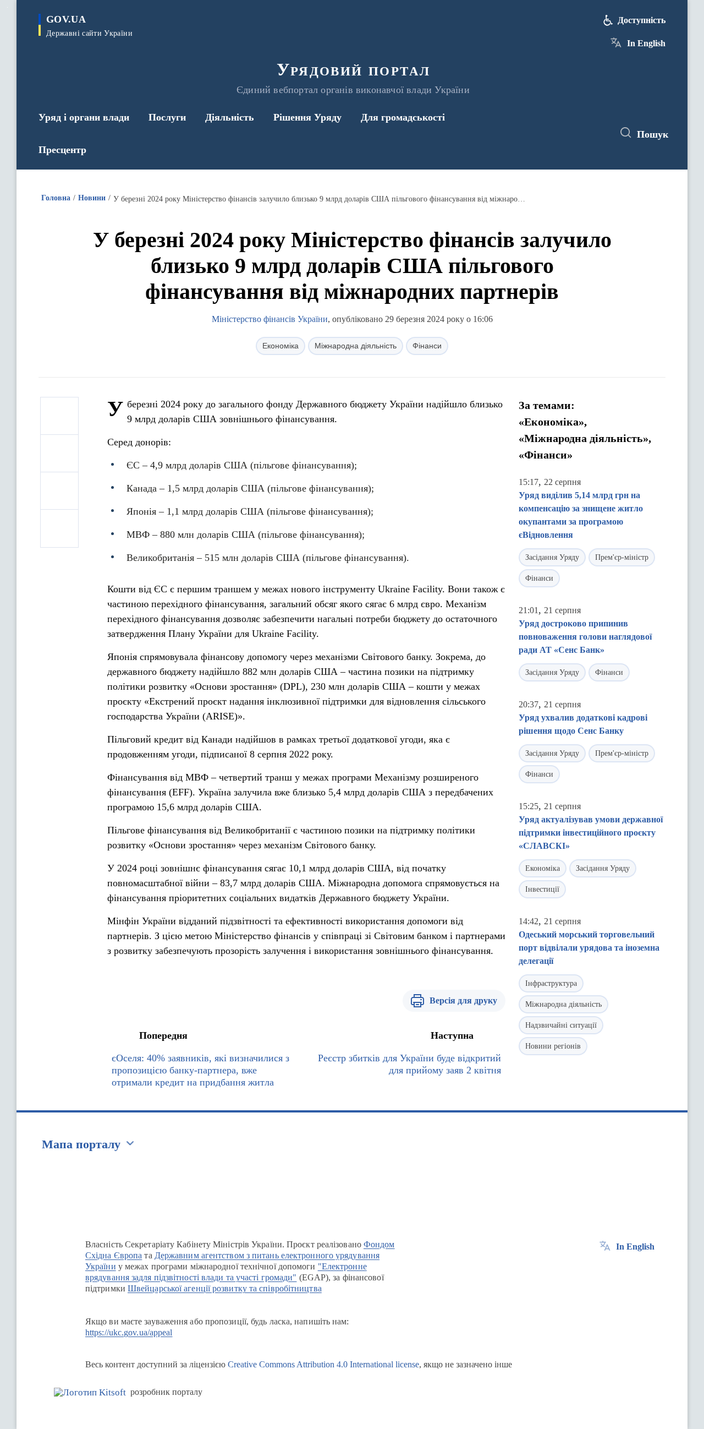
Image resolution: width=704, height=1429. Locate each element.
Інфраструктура (551, 983)
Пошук (652, 134)
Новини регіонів (553, 1046)
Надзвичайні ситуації (561, 1025)
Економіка (280, 345)
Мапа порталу (81, 1144)
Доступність (642, 20)
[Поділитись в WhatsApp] (59, 491)
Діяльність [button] (229, 117)
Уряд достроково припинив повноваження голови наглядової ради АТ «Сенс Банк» (585, 636)
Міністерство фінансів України (270, 319)
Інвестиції (542, 889)
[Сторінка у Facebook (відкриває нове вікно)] (553, 133)
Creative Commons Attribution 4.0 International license (323, 1364)
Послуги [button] (167, 117)
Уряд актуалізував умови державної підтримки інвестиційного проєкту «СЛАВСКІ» (591, 832)
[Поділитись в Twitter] (59, 453)
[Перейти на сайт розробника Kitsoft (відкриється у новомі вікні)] (90, 1392)
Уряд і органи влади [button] (83, 117)
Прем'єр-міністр (621, 557)
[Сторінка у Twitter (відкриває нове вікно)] (574, 133)
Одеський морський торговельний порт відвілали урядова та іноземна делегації (589, 948)
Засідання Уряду (552, 557)
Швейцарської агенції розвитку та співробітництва (225, 1288)
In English (646, 43)
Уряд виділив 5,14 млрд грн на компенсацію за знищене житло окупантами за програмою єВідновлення (581, 514)
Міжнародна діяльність (356, 345)
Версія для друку (463, 1000)
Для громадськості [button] (403, 117)
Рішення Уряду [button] (307, 117)
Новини (92, 198)
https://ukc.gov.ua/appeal (129, 1332)
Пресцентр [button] (62, 149)
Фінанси (427, 345)
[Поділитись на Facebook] (59, 416)
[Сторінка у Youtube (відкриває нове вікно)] (594, 133)
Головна (55, 198)
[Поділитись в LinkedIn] (59, 528)
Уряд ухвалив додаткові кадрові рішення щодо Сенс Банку (583, 724)
